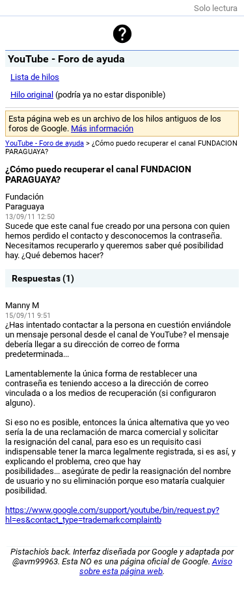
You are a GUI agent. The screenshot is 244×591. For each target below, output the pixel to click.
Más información (102, 128)
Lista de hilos (34, 77)
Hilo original (31, 94)
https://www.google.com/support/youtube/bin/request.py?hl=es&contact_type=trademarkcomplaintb (112, 515)
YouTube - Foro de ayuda (44, 143)
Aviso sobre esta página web (155, 566)
